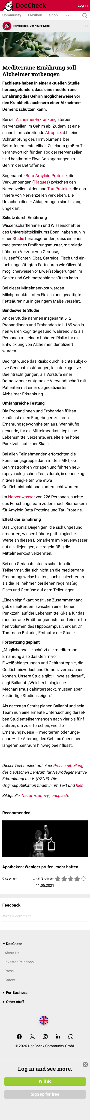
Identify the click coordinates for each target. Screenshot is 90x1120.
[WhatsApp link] (70, 1037)
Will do (45, 1081)
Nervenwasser (21, 496)
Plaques (41, 182)
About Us (12, 953)
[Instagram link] (45, 1037)
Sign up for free (45, 1094)
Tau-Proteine (59, 188)
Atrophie (53, 132)
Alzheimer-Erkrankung (36, 119)
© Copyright (9, 878)
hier (79, 785)
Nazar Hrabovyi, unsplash (44, 795)
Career (10, 980)
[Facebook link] (19, 1037)
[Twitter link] (32, 1037)
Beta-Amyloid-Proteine (46, 175)
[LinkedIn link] (57, 1037)
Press (9, 971)
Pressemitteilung (68, 765)
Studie (18, 238)
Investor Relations (19, 962)
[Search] (84, 15)
